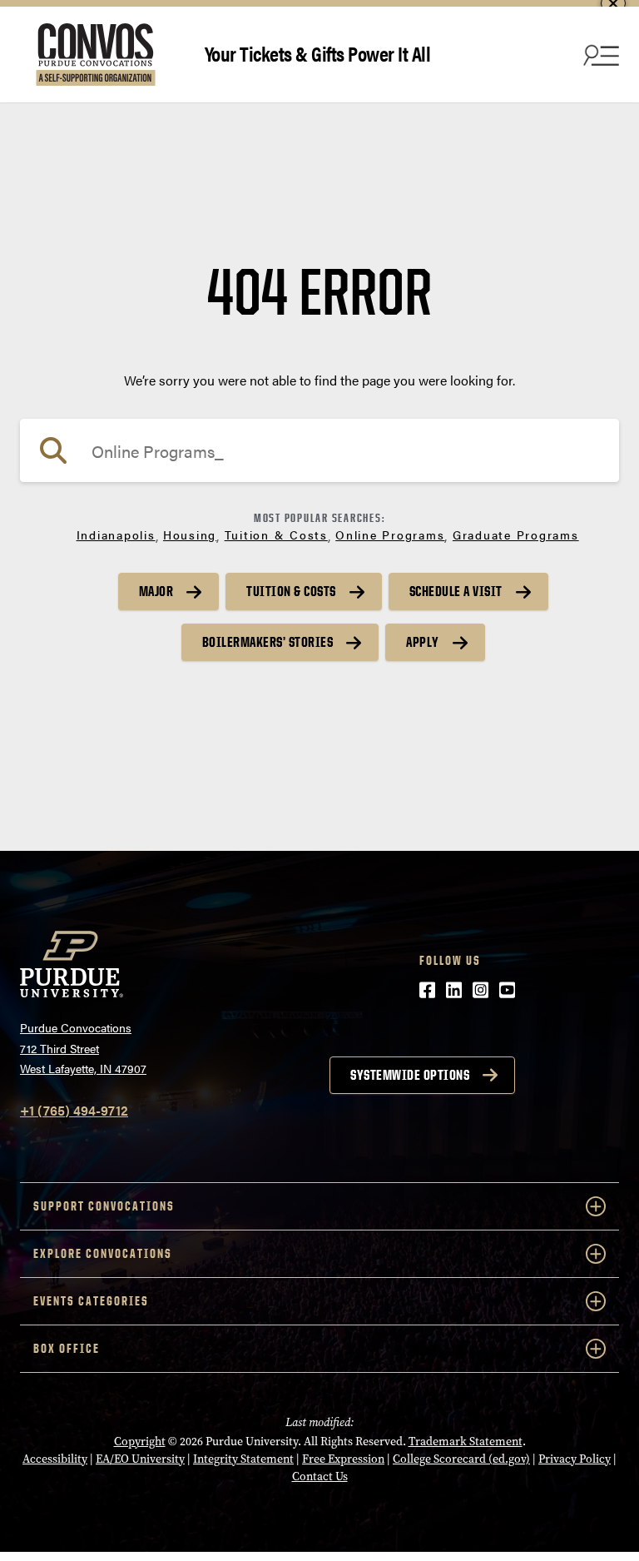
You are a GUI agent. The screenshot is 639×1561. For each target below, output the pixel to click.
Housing (189, 534)
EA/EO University (140, 1459)
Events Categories (91, 1301)
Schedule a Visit (456, 591)
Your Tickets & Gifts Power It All (318, 52)
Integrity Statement (243, 1459)
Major (156, 591)
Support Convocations (104, 1206)
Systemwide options (409, 1074)
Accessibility (54, 1459)
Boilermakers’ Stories (268, 642)
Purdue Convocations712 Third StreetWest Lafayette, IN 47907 (83, 1047)
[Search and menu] (599, 55)
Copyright (140, 1441)
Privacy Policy (574, 1459)
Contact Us (320, 1476)
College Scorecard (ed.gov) (461, 1459)
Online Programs (389, 534)
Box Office (66, 1348)
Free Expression (343, 1459)
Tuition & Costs (276, 534)
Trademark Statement (466, 1441)
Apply (422, 642)
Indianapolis (116, 534)
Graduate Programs (516, 534)
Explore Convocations (102, 1253)
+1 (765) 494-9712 (74, 1110)
